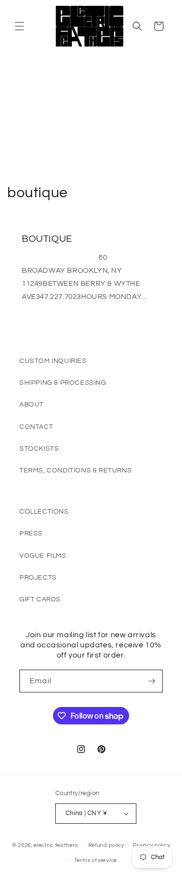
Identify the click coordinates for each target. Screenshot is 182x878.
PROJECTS (38, 577)
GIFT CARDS (40, 599)
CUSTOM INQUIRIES (53, 361)
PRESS (31, 533)
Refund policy (106, 845)
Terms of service (95, 860)
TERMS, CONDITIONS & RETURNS (75, 470)
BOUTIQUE (47, 239)
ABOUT (31, 404)
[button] (19, 26)
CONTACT (36, 426)
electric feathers (55, 845)
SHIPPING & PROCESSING (62, 382)
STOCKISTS (39, 448)
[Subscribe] (151, 681)
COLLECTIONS (44, 511)
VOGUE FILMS (42, 555)
